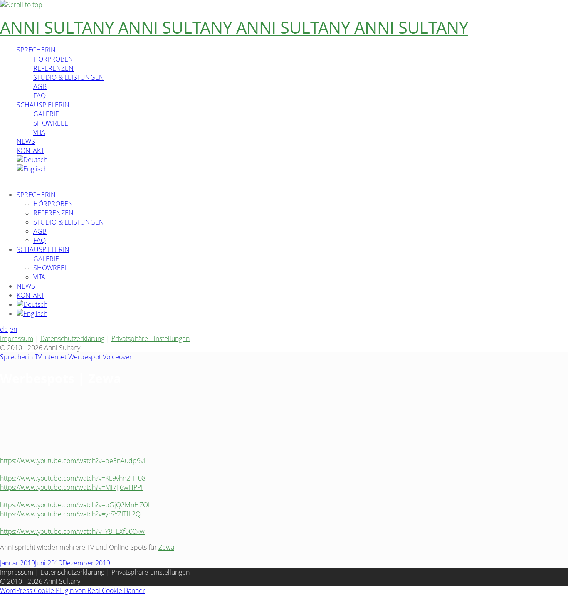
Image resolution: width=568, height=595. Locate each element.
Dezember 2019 (86, 563)
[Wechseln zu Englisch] (32, 168)
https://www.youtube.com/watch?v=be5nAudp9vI (72, 460)
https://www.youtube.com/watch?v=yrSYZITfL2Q (70, 513)
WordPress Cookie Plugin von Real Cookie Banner (72, 590)
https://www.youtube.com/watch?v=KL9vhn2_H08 (73, 478)
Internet (55, 356)
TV (38, 356)
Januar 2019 (17, 563)
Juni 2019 (48, 563)
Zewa (166, 547)
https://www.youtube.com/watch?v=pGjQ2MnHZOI (75, 504)
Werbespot (84, 356)
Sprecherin (16, 356)
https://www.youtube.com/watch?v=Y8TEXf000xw (72, 531)
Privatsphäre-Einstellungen (150, 338)
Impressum (16, 338)
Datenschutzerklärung (72, 338)
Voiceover (117, 356)
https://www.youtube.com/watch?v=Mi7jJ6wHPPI (71, 487)
